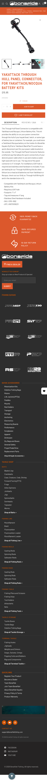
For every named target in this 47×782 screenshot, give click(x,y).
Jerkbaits (8, 491)
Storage (7, 414)
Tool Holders (9, 600)
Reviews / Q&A (29, 122)
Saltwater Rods (10, 579)
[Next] (40, 37)
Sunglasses (8, 431)
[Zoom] (40, 20)
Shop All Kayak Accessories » (14, 456)
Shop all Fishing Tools (12, 611)
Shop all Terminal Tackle (14, 664)
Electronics (8, 421)
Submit (7, 286)
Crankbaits (8, 474)
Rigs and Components (12, 659)
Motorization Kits (10, 386)
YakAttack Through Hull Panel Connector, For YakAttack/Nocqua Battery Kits (26, 11)
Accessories (18, 9)
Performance (9, 427)
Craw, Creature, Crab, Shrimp (15, 477)
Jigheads (8, 646)
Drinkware (8, 438)
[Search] (7, 4)
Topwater (8, 505)
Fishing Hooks (9, 642)
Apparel (7, 434)
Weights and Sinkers (12, 649)
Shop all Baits (9, 512)
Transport (8, 410)
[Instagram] (15, 722)
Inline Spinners (10, 488)
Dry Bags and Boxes (11, 441)
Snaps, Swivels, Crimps (13, 653)
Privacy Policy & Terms (13, 693)
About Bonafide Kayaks (13, 690)
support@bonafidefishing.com (12, 732)
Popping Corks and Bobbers (15, 656)
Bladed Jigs (8, 471)
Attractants (8, 603)
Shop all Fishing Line (12, 540)
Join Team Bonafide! (12, 686)
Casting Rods (9, 572)
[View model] (13, 306)
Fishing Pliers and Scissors (14, 593)
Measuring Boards (11, 424)
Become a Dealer (10, 679)
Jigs (6, 495)
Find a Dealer (13, 264)
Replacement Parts (11, 451)
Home (9, 9)
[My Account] (39, 4)
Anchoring (8, 417)
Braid (6, 526)
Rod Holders (9, 407)
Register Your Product (12, 676)
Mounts (7, 403)
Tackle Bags (9, 624)
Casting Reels (9, 551)
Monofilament (9, 523)
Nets (6, 607)
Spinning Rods (9, 575)
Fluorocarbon (9, 529)
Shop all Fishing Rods (12, 583)
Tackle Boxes (9, 621)
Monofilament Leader (12, 536)
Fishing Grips (9, 597)
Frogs (6, 484)
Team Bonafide (10, 683)
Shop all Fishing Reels (12, 562)
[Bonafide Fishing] (17, 256)
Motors (7, 393)
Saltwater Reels (10, 557)
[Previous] (7, 37)
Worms (7, 508)
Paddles (7, 400)
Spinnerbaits (9, 498)
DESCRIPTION (10, 122)
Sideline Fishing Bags (12, 390)
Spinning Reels (10, 554)
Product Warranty (11, 696)
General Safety (10, 444)
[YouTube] (9, 722)
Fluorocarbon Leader (12, 533)
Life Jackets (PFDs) (12, 397)
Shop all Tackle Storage (13, 632)
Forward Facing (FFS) (12, 481)
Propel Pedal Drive (11, 448)
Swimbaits (8, 501)
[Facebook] (4, 722)
